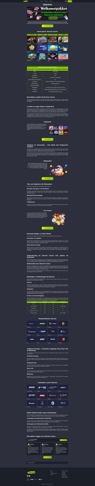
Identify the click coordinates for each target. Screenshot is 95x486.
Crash (52, 34)
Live (41, 34)
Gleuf (62, 34)
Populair (31, 34)
